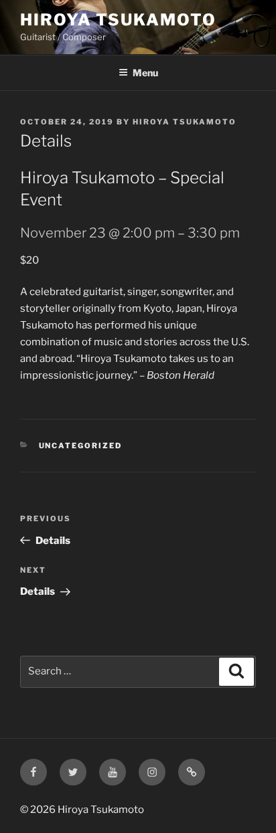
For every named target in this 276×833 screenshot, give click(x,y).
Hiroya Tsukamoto (118, 19)
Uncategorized (81, 445)
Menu (145, 72)
